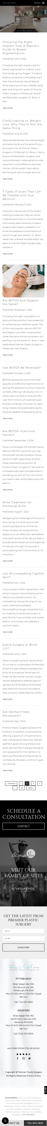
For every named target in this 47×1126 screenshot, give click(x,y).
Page (17, 24)
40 (22, 788)
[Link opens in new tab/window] (18, 1058)
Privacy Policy (34, 1076)
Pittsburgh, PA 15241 (23, 989)
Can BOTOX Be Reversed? (22, 367)
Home (17, 19)
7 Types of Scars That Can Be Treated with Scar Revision (22, 195)
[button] (5, 1120)
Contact (23, 826)
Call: (23, 1002)
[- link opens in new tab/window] (23, 855)
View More (8, 108)
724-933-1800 (9, 3)
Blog (17, 22)
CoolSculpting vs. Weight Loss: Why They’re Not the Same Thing (22, 124)
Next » (31, 788)
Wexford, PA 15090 (23, 1020)
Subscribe (23, 947)
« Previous (11, 783)
